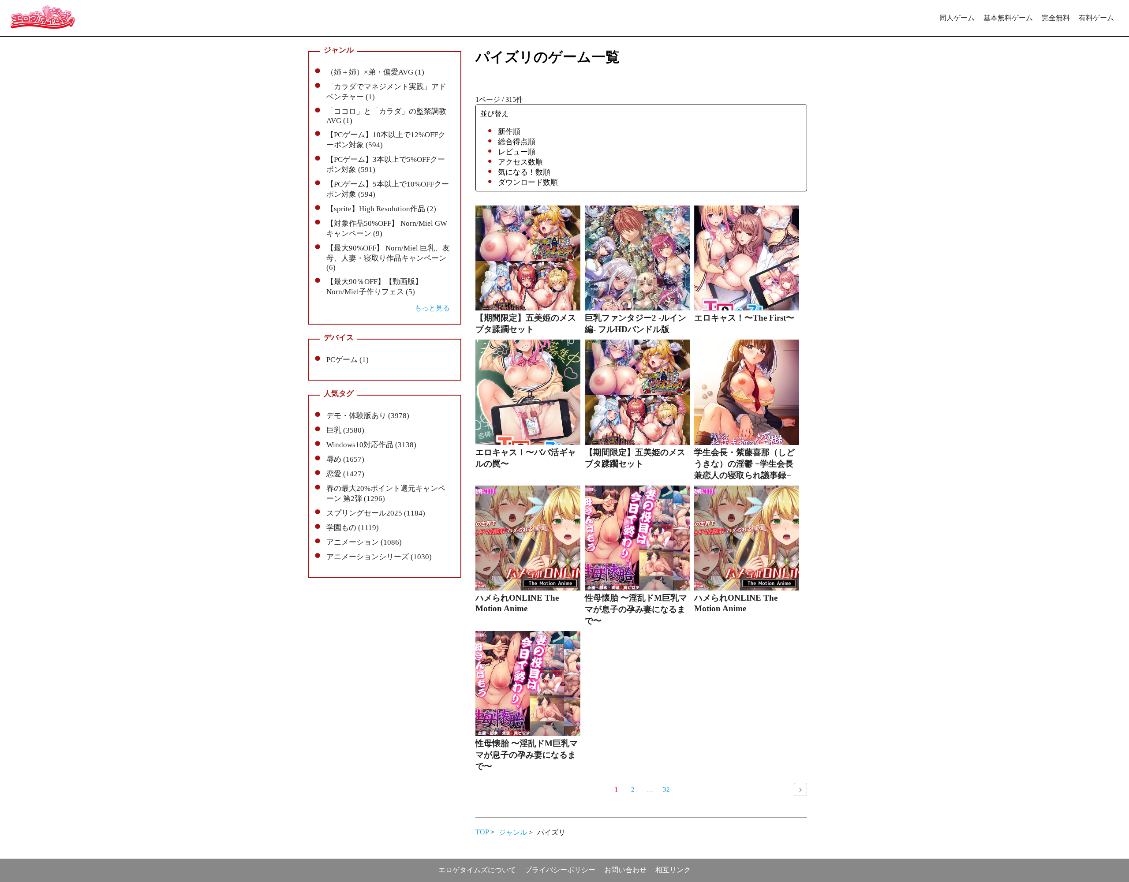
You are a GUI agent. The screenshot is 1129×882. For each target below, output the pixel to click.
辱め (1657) (345, 459)
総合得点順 (516, 142)
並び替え (494, 113)
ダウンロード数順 (528, 182)
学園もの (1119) (352, 527)
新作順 (509, 131)
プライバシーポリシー (560, 870)
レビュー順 (516, 152)
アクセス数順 (520, 162)
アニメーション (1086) (364, 542)
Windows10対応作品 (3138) (371, 445)
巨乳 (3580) (345, 430)
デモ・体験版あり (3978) (367, 415)
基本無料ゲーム (1008, 18)
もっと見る (432, 308)
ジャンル (513, 832)
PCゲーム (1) (347, 359)
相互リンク (673, 870)
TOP (482, 832)
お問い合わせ (625, 870)
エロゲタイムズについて (477, 870)
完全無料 (1056, 18)
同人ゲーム (957, 18)
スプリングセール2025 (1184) (375, 513)
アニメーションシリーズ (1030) (379, 557)
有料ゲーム (1096, 18)
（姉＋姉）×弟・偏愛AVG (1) (375, 72)
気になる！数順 (524, 172)
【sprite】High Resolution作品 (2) (381, 209)
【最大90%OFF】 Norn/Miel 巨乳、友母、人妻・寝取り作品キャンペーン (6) (388, 258)
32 (666, 789)
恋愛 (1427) (345, 474)
